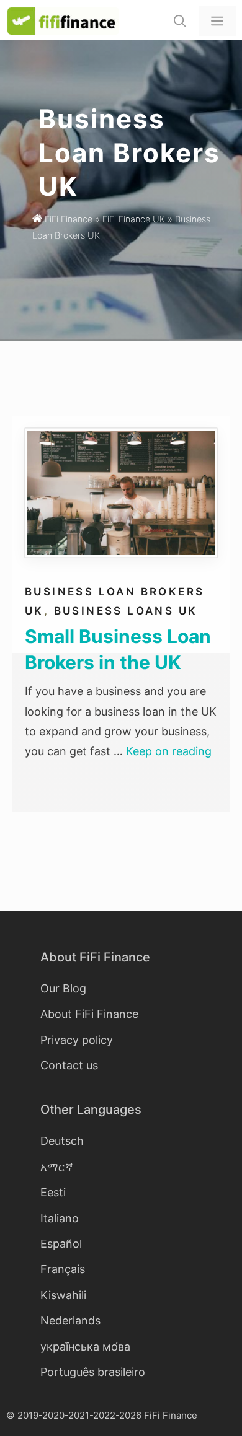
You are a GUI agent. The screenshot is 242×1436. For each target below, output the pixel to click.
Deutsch (62, 1140)
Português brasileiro (92, 1371)
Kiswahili (63, 1295)
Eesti (53, 1192)
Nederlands (70, 1320)
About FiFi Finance (89, 1013)
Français (62, 1269)
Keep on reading (169, 751)
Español (61, 1243)
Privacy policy (76, 1039)
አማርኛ (56, 1166)
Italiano (59, 1218)
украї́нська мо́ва (85, 1346)
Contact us (69, 1065)
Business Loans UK (126, 611)
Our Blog (63, 988)
